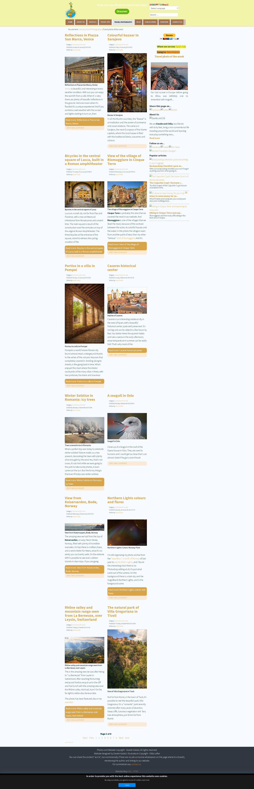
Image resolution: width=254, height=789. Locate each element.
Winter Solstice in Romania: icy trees (80, 397)
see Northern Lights (123, 562)
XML (129, 771)
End (127, 737)
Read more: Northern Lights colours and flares (126, 591)
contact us (136, 764)
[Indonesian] (159, 4)
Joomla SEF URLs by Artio (69, 742)
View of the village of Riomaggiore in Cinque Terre (125, 159)
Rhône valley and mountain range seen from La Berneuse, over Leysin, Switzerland (83, 613)
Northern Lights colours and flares (126, 500)
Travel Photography (123, 22)
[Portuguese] (163, 4)
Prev (91, 737)
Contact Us (177, 22)
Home (70, 22)
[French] (155, 4)
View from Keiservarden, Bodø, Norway (81, 502)
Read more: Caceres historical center (125, 350)
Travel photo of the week (78, 45)
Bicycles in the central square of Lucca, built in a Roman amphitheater (84, 159)
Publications (150, 22)
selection (69, 702)
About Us (81, 22)
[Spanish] (167, 4)
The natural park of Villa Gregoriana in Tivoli (123, 611)
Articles (92, 22)
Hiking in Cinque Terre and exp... (165, 212)
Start (84, 737)
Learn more (145, 780)
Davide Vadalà (76, 50)
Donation (164, 22)
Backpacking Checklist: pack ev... (166, 165)
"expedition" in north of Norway (125, 558)
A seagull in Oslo (120, 395)
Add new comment (75, 127)
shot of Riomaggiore (126, 238)
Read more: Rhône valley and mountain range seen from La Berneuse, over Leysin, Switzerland (83, 712)
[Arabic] (153, 4)
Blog (139, 22)
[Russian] (165, 4)
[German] (157, 4)
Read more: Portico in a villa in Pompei (83, 381)
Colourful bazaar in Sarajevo (123, 37)
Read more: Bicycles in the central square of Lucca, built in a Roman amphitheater (84, 249)
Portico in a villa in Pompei (80, 267)
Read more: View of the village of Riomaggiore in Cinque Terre (123, 246)
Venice (68, 88)
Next (121, 737)
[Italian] (161, 4)
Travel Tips (105, 22)
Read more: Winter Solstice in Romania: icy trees (83, 482)
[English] (150, 4)
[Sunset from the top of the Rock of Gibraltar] (169, 76)
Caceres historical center (121, 267)
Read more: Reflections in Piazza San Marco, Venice (82, 121)
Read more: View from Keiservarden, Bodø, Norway (82, 569)
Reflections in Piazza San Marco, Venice (81, 37)
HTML (136, 771)
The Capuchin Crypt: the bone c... (166, 182)
